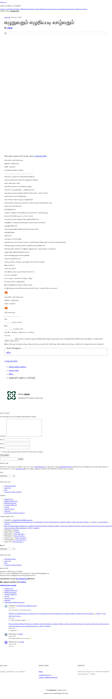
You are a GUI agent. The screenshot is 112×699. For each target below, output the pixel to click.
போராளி (16, 530)
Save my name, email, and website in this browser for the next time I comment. (23, 452)
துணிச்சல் (36, 528)
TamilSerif (23, 582)
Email (2, 443)
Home (41, 671)
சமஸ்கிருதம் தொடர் (45, 675)
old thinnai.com (20, 469)
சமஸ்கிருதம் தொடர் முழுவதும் (8, 585)
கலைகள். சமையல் (56, 9)
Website (2, 448)
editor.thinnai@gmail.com (65, 467)
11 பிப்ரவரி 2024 (40, 156)
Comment (3, 436)
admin (10, 28)
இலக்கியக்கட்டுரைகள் (28, 9)
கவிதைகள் (64, 9)
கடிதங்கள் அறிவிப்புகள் (40, 9)
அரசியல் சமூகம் (4, 9)
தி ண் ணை (3, 2)
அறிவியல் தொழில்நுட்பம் (15, 9)
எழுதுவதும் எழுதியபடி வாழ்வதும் (13, 492)
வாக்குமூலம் (14, 370)
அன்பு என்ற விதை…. (20, 534)
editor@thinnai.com (40, 467)
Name (2, 439)
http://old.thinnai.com (22, 578)
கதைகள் (48, 9)
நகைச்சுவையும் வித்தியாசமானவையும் (77, 9)
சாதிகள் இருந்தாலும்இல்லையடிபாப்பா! (22, 520)
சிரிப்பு (8, 352)
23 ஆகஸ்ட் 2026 (14, 11)
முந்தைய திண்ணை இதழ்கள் (48, 677)
